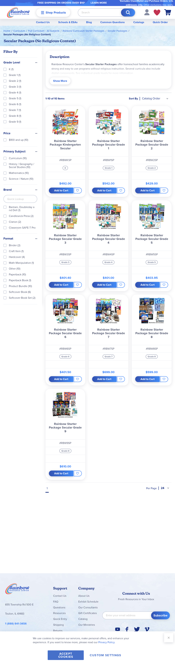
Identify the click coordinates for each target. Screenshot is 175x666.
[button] (147, 12)
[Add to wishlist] (78, 190)
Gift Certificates (87, 613)
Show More (60, 81)
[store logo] (18, 12)
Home (6, 31)
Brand (7, 190)
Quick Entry (60, 619)
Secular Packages (117, 31)
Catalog (83, 619)
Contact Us (43, 22)
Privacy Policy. (106, 642)
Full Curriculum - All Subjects (43, 31)
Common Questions (112, 22)
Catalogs (138, 22)
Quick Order (160, 22)
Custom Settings (105, 655)
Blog (89, 22)
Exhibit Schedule (88, 602)
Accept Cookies (65, 655)
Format (8, 238)
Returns (57, 631)
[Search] (128, 12)
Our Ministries (86, 625)
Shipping (58, 625)
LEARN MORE (99, 3)
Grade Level (11, 62)
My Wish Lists (157, 12)
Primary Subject (14, 151)
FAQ (55, 602)
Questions (59, 607)
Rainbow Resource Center (17, 590)
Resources (59, 613)
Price (6, 133)
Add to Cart (61, 190)
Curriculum (19, 31)
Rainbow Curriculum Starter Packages (83, 31)
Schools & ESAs (68, 22)
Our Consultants (88, 607)
